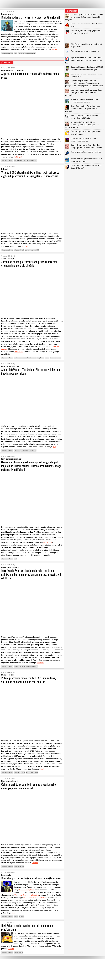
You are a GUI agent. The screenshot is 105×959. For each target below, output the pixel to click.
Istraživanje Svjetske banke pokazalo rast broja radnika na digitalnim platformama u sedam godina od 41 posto (31, 574)
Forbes (35, 863)
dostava (16, 772)
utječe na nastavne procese (34, 897)
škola (16, 916)
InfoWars (17, 450)
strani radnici (18, 160)
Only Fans (40, 358)
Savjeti (54, 49)
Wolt (36, 772)
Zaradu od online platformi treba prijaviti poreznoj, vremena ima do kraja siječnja (29, 263)
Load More (85, 174)
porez (47, 358)
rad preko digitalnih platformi (26, 53)
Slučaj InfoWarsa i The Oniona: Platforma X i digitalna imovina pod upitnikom (31, 371)
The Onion (25, 450)
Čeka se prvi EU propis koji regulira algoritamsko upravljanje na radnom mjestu (28, 786)
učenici (21, 916)
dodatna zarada (19, 358)
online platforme (30, 358)
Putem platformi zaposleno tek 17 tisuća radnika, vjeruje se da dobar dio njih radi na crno (28, 680)
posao (27, 250)
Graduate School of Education (26, 895)
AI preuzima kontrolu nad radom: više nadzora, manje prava (30, 75)
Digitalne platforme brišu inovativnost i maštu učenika (31, 878)
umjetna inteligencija (30, 160)
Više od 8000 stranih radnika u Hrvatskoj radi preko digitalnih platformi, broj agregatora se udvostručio (30, 174)
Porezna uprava (55, 358)
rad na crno (29, 772)
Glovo (23, 772)
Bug (54, 447)
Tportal (11, 949)
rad (15, 53)
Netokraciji (47, 542)
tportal (25, 246)
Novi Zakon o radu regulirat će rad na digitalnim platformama (27, 927)
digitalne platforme (7, 53)
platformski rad (19, 250)
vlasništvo (33, 450)
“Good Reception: (26, 890)
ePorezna (19, 352)
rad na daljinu (18, 952)
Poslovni (40, 663)
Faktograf (18, 157)
